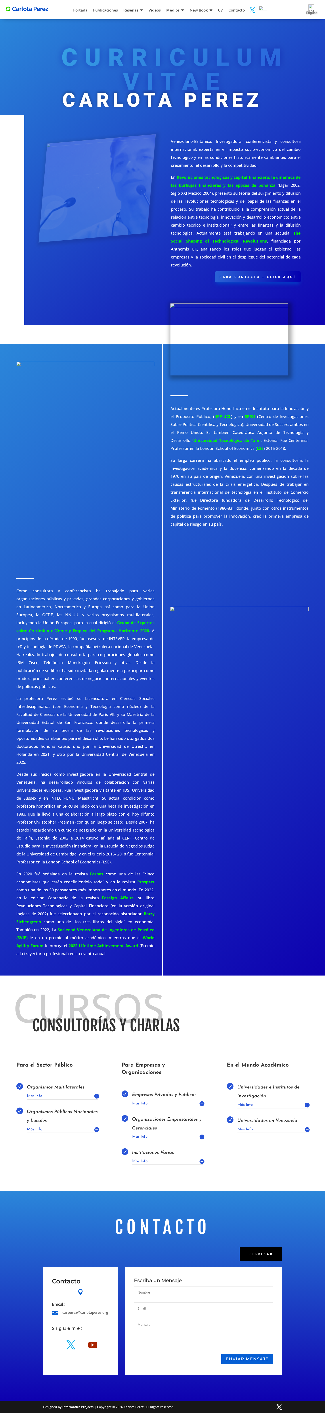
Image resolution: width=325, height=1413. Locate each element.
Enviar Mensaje (247, 1359)
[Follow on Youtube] (92, 1345)
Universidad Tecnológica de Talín (227, 440)
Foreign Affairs (118, 897)
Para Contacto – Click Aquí (258, 277)
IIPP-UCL (222, 416)
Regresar (261, 1254)
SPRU (250, 416)
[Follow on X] (71, 1345)
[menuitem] (81, 9)
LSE (260, 448)
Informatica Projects (78, 1407)
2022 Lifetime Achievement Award (103, 945)
